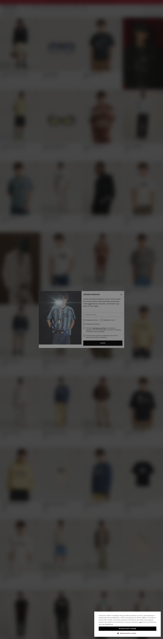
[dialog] (127, 624)
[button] (127, 633)
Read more (109, 624)
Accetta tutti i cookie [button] (127, 629)
